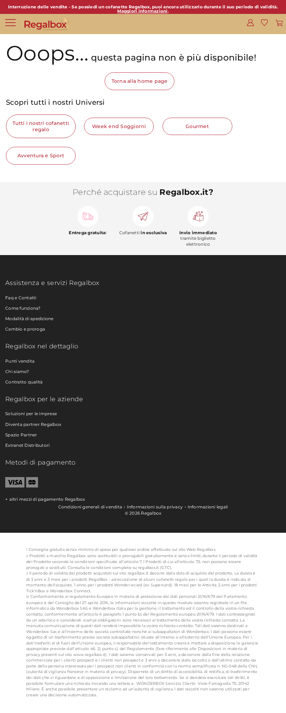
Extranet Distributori (27, 445)
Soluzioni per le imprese (31, 413)
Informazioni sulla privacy (155, 506)
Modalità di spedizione (29, 318)
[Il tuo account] (250, 22)
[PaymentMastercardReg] (32, 486)
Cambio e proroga (25, 329)
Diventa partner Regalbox (33, 424)
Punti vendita (20, 361)
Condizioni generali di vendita (90, 506)
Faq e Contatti (21, 297)
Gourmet (197, 126)
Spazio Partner (21, 434)
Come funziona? (23, 308)
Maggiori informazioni (142, 11)
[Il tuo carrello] (279, 22)
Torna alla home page (140, 81)
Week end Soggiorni (119, 126)
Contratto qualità (24, 382)
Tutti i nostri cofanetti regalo (41, 126)
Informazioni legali (208, 506)
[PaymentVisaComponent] (14, 486)
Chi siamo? (17, 371)
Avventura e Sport (40, 155)
